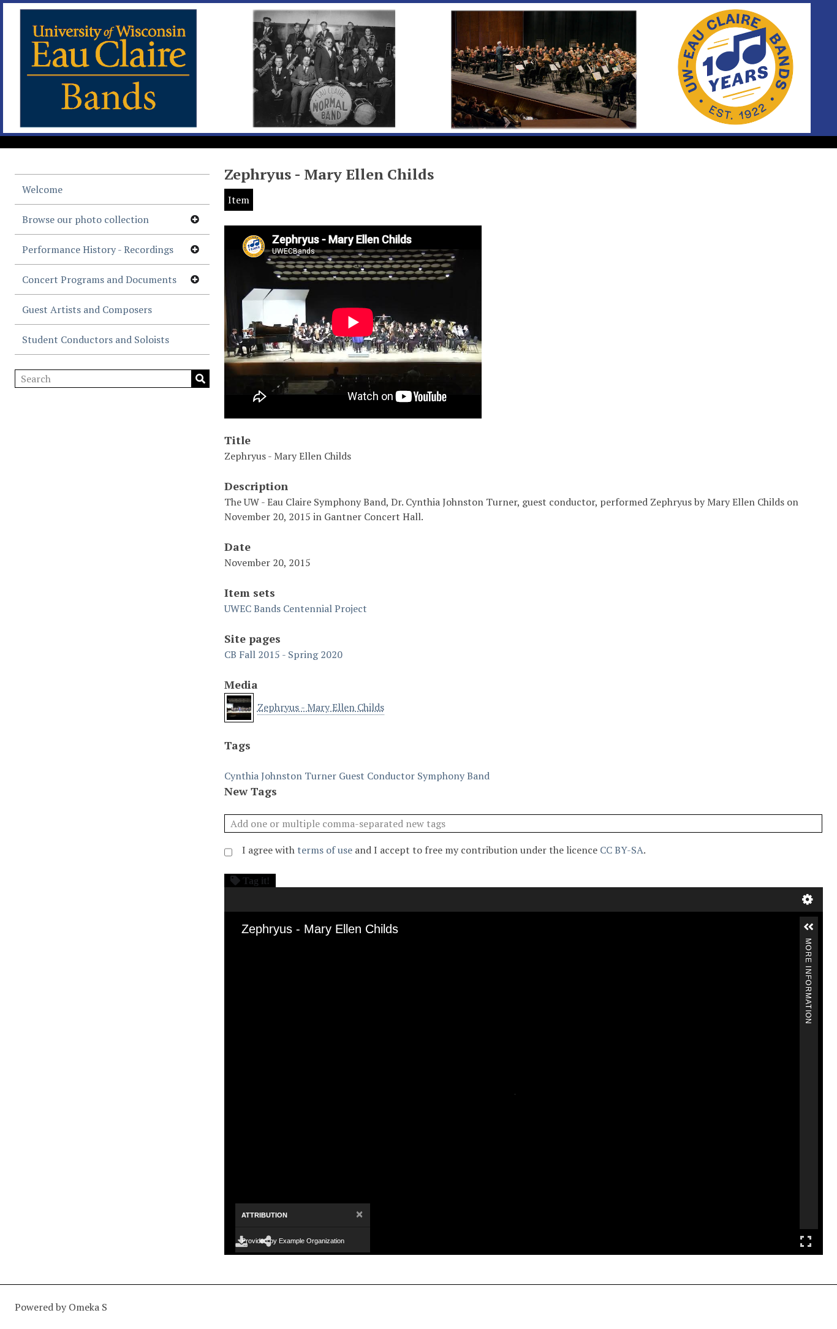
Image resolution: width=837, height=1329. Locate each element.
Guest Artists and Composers (87, 309)
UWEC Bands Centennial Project (295, 608)
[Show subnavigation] (195, 219)
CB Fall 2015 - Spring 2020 (283, 654)
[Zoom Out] (274, 967)
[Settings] (807, 899)
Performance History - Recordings (97, 249)
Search (200, 378)
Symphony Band (453, 775)
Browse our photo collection (85, 219)
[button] (809, 927)
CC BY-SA (621, 850)
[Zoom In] (257, 967)
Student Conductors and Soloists (95, 339)
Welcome (42, 189)
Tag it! (256, 880)
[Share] (266, 1241)
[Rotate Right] (291, 967)
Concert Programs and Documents (99, 279)
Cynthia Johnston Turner (280, 775)
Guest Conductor (377, 775)
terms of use (324, 850)
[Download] (241, 1241)
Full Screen (805, 1241)
